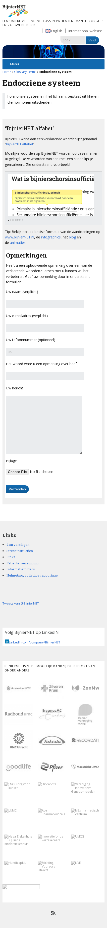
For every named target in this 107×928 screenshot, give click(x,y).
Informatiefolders (20, 569)
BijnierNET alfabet (19, 144)
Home (6, 72)
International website (85, 31)
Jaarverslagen (17, 544)
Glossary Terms (25, 72)
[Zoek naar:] (73, 39)
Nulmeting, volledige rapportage (32, 575)
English (56, 31)
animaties (18, 242)
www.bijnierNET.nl (19, 237)
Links (10, 557)
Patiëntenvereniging (22, 563)
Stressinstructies (19, 551)
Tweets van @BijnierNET (20, 603)
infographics (51, 237)
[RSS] (54, 913)
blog (72, 237)
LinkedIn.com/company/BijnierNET (34, 642)
